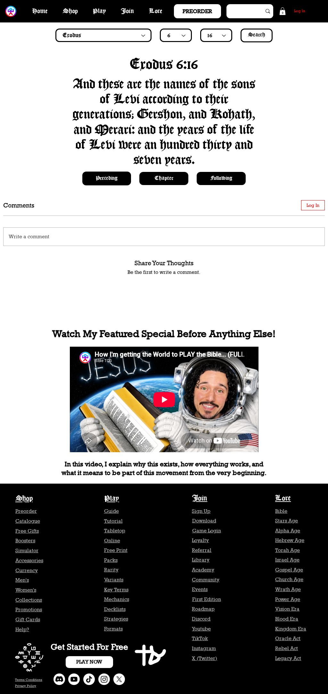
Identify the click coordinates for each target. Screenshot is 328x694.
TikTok (200, 638)
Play (111, 498)
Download (204, 521)
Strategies (116, 619)
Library (200, 560)
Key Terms (116, 590)
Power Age (287, 599)
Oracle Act (287, 638)
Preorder (26, 511)
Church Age (289, 579)
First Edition (206, 599)
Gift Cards (27, 619)
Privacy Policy (25, 686)
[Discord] (59, 679)
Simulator (26, 550)
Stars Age (286, 521)
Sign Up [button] (201, 511)
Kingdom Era (290, 629)
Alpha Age (287, 531)
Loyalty (200, 540)
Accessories (29, 560)
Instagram (204, 648)
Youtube (201, 629)
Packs (111, 560)
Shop (24, 498)
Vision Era (287, 609)
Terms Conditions (28, 679)
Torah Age (287, 550)
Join (199, 498)
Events (200, 589)
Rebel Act (286, 648)
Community (205, 580)
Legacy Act (288, 658)
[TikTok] (89, 679)
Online (112, 540)
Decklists (115, 609)
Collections (28, 600)
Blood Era (286, 619)
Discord (201, 619)
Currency (26, 570)
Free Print (115, 550)
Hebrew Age (289, 540)
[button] (282, 11)
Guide (111, 511)
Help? (22, 629)
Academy (203, 570)
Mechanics (116, 599)
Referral (201, 550)
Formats (113, 629)
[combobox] (103, 35)
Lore (283, 498)
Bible (281, 511)
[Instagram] (104, 679)
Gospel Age (289, 570)
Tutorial (113, 521)
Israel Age (287, 560)
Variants (113, 580)
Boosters (25, 540)
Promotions (28, 609)
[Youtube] (74, 679)
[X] (119, 679)
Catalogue (27, 521)
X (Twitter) (204, 658)
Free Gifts (27, 531)
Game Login (206, 531)
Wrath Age (288, 589)
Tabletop (114, 531)
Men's (22, 580)
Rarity (111, 570)
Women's (25, 590)
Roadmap (203, 609)
